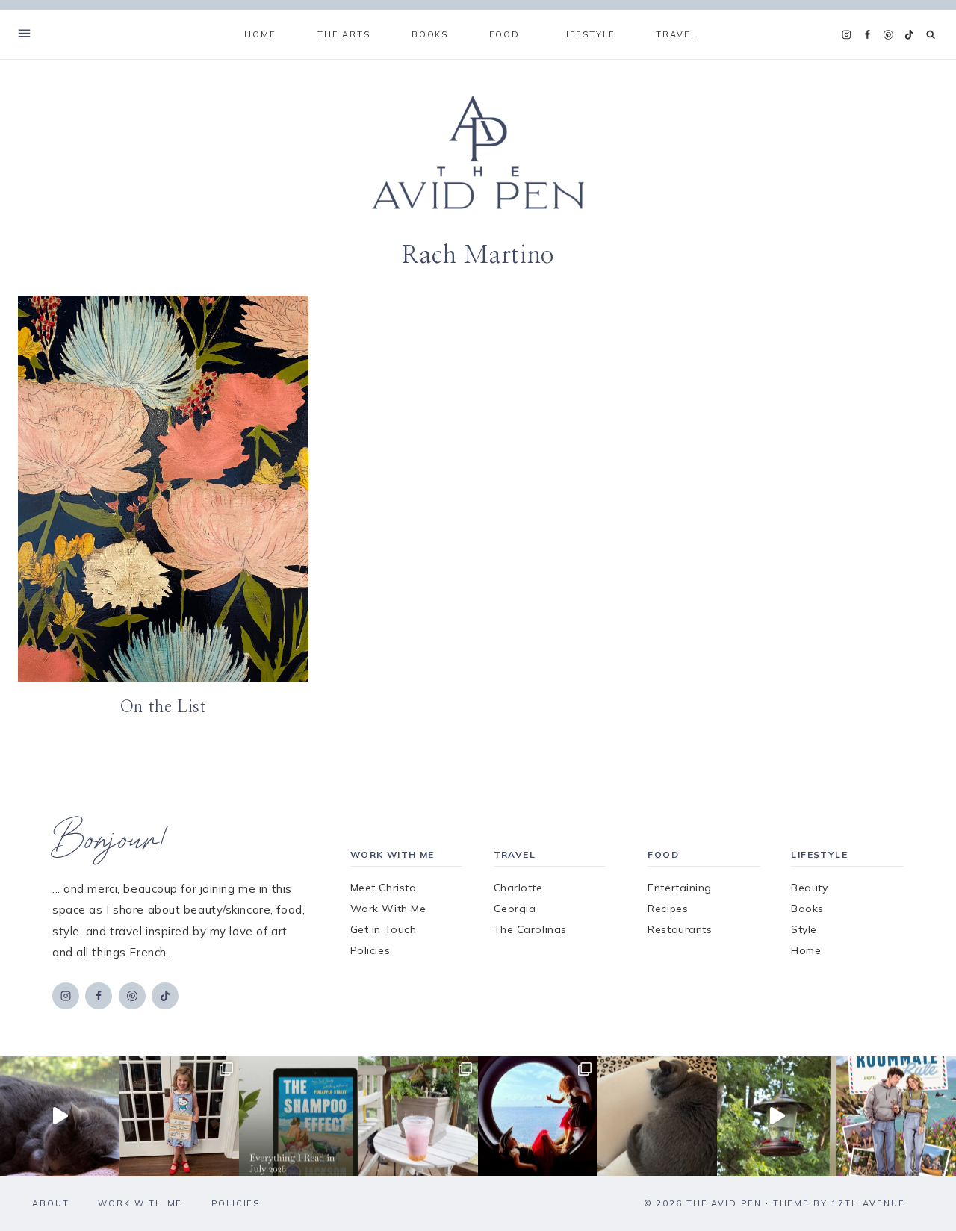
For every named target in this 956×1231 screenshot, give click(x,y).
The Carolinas (530, 929)
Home (260, 34)
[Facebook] (867, 35)
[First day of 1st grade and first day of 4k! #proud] (179, 1116)
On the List (163, 707)
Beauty (809, 887)
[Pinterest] (888, 35)
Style (804, 929)
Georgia (515, 908)
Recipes (668, 908)
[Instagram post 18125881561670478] (657, 1116)
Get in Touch (383, 929)
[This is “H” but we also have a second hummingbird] (776, 1116)
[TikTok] (909, 35)
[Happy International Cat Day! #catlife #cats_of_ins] (60, 1116)
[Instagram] (846, 35)
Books (807, 908)
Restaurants (680, 929)
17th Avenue (868, 1203)
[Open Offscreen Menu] (24, 34)
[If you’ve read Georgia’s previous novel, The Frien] (896, 1116)
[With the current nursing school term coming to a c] (298, 1116)
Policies (370, 950)
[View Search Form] (931, 34)
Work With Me (388, 908)
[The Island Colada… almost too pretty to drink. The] (418, 1116)
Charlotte (518, 887)
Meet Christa (383, 887)
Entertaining (680, 887)
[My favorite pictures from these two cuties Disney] (538, 1116)
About (50, 1203)
